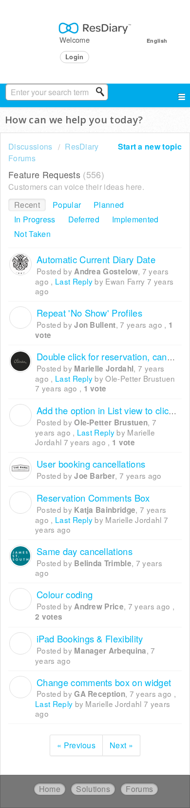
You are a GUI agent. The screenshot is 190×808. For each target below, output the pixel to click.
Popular (67, 204)
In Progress (35, 219)
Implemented (135, 219)
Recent (27, 204)
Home (49, 788)
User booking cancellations (91, 463)
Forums (139, 788)
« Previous (76, 745)
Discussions (30, 146)
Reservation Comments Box (93, 497)
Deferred (84, 219)
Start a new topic (150, 146)
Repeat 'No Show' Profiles (89, 312)
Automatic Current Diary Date (96, 259)
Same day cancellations (85, 551)
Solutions (93, 788)
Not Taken (32, 233)
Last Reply (74, 281)
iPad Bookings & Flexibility (90, 638)
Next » (121, 745)
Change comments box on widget (104, 682)
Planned (109, 204)
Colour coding (65, 594)
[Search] (102, 92)
